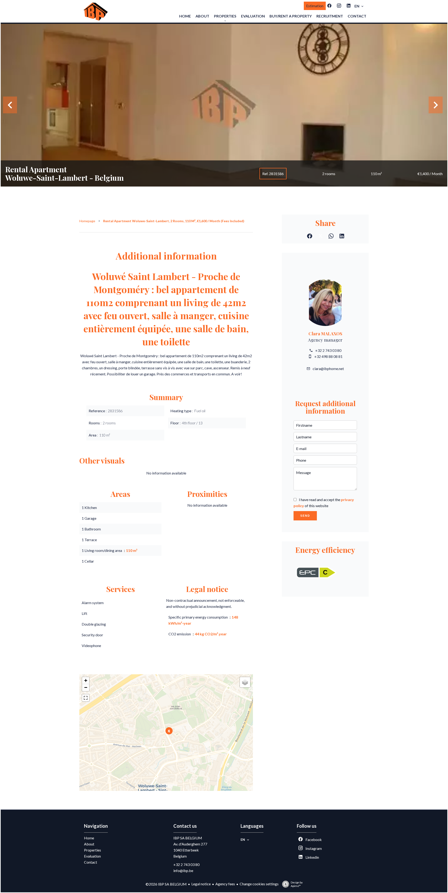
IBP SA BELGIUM (187, 838)
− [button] (85, 687)
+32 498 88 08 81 (328, 356)
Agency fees (225, 884)
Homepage (87, 221)
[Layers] (245, 682)
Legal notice (201, 884)
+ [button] (85, 680)
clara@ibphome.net (328, 368)
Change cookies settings (259, 884)
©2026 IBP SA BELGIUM (166, 884)
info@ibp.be (183, 870)
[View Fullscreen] (85, 697)
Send (305, 515)
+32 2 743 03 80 (328, 350)
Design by (297, 884)
